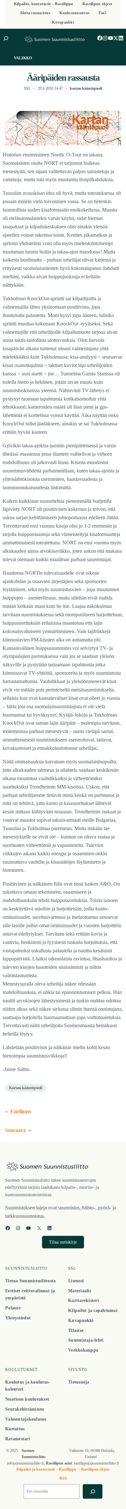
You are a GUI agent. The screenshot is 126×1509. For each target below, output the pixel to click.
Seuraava (15, 1130)
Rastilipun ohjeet (95, 1469)
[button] (63, 1242)
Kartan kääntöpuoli (25, 1088)
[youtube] (110, 38)
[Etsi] (92, 1491)
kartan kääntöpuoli (86, 88)
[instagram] (105, 38)
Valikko (23, 58)
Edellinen (20, 1111)
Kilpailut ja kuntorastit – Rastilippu (46, 1469)
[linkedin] (121, 38)
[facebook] (100, 38)
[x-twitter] (115, 38)
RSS (63, 1478)
